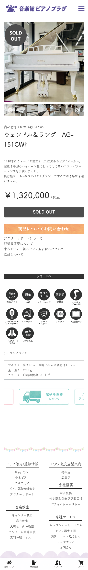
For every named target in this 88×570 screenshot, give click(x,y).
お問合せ (66, 547)
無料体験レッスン (22, 537)
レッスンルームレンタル (66, 525)
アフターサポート (22, 494)
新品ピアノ (22, 472)
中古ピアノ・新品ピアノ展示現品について (34, 249)
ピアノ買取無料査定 (22, 488)
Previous (10, 110)
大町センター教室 (22, 526)
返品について (13, 254)
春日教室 (22, 520)
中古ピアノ (22, 477)
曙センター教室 (22, 515)
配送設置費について (18, 243)
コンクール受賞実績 (22, 532)
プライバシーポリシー (66, 504)
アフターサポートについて (23, 238)
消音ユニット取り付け (66, 536)
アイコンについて (15, 353)
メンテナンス (66, 541)
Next (76, 110)
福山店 (65, 472)
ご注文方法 (22, 483)
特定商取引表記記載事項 (65, 498)
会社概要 (66, 493)
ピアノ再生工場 (66, 530)
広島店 (65, 477)
